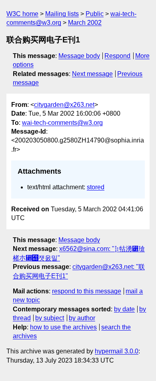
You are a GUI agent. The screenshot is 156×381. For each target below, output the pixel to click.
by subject (49, 318)
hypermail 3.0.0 (116, 351)
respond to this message (86, 291)
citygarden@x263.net (64, 104)
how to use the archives (63, 327)
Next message (92, 73)
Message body (79, 55)
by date (124, 309)
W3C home (22, 13)
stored (95, 187)
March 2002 (85, 22)
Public (95, 13)
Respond (117, 55)
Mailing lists (62, 13)
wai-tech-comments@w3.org (62, 122)
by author (82, 318)
